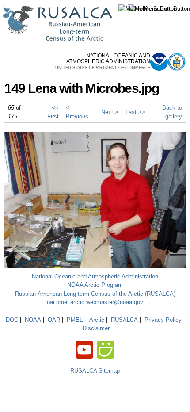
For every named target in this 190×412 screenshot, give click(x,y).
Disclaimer (96, 328)
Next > (109, 112)
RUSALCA (124, 320)
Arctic (96, 320)
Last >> (135, 112)
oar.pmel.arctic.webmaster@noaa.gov (95, 302)
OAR (54, 320)
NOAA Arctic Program (95, 285)
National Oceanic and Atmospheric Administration (95, 276)
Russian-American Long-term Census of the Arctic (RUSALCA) (95, 293)
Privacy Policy (163, 320)
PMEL (75, 320)
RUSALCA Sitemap (95, 370)
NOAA (33, 320)
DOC (12, 320)
